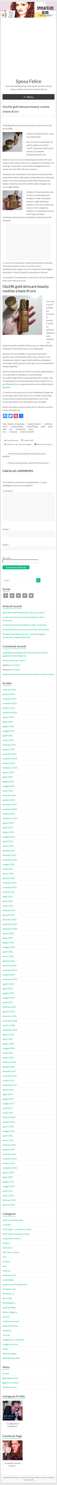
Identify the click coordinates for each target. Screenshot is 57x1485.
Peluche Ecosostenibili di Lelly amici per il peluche (24, 454)
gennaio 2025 (9, 749)
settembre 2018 (10, 1030)
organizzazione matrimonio (15, 1284)
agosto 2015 (8, 1172)
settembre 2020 (10, 928)
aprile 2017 (8, 1108)
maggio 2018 (9, 1048)
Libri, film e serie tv (11, 1252)
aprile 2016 (8, 1135)
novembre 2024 (10, 758)
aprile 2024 (8, 790)
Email (6, 544)
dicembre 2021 (9, 882)
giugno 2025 (8, 726)
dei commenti (11, 1382)
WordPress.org (9, 1387)
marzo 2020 (8, 956)
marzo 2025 (8, 740)
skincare (13, 431)
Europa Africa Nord (11, 1238)
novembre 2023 (10, 809)
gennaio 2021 (9, 915)
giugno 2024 (8, 781)
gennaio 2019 (9, 1011)
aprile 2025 (8, 735)
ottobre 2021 (9, 892)
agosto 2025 (8, 717)
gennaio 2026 (9, 694)
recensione (20, 429)
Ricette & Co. (8, 1293)
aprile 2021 (8, 901)
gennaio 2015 (9, 1204)
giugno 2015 (8, 1181)
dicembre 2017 (9, 1071)
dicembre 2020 (9, 919)
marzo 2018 (8, 1057)
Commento (8, 491)
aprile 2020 (8, 951)
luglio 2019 (8, 988)
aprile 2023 (8, 841)
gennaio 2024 (9, 800)
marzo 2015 (8, 1195)
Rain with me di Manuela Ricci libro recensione (23, 612)
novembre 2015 (10, 1158)
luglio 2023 (8, 827)
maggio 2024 (9, 786)
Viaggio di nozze (10, 1344)
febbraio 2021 (9, 910)
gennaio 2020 (9, 961)
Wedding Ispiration (11, 1358)
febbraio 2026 (9, 689)
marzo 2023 (8, 846)
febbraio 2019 (9, 1007)
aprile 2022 (8, 869)
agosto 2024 (8, 772)
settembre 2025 (10, 712)
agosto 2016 (8, 1126)
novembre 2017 (10, 1076)
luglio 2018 (8, 1039)
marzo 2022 (8, 873)
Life (4, 1257)
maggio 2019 (9, 997)
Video (5, 1349)
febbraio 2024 (9, 795)
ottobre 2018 (9, 1025)
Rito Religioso (9, 1303)
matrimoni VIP (9, 1275)
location (6, 1261)
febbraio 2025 (9, 744)
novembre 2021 (10, 887)
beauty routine (34, 424)
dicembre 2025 (9, 698)
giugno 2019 (8, 993)
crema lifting (32, 426)
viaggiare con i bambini (13, 1339)
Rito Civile (7, 1298)
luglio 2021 (8, 896)
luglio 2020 (8, 938)
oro (10, 429)
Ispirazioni (7, 1247)
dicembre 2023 (9, 804)
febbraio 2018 (9, 1062)
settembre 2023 (10, 818)
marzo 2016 (8, 1140)
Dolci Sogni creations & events (16, 1234)
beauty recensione (16, 424)
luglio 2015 (8, 1177)
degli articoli (10, 1378)
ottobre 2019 (9, 974)
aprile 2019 (8, 1002)
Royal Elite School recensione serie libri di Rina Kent (26, 629)
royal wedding (9, 1307)
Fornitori (6, 1243)
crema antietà (17, 426)
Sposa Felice (28, 81)
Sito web (6, 558)
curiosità (6, 1224)
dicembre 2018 (9, 1016)
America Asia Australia (13, 1220)
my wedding (8, 1280)
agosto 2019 (8, 984)
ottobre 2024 (9, 763)
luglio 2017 (8, 1094)
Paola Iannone (12, 440)
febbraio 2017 (9, 1117)
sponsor (6, 1316)
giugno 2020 (8, 942)
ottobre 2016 (9, 1122)
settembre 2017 (10, 1085)
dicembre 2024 (9, 754)
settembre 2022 (10, 859)
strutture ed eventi (11, 1321)
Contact (21, 660)
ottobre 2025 (9, 708)
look (5, 1266)
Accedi (6, 1373)
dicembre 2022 (9, 855)
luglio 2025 (8, 721)
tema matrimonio (10, 1326)
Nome (6, 529)
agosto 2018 (8, 1034)
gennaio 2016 (9, 1149)
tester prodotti (27, 431)
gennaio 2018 (9, 1066)
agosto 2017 (8, 1089)
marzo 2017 (8, 1112)
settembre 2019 (10, 979)
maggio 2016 (9, 1131)
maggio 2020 (9, 947)
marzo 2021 (8, 905)
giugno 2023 (8, 832)
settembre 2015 (10, 1168)
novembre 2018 (10, 1020)
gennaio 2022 (9, 878)
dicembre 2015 (9, 1154)
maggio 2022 (9, 864)
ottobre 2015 (9, 1163)
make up (6, 1270)
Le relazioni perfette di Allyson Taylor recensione (25, 625)
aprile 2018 (8, 1053)
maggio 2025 (9, 731)
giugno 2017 (8, 1099)
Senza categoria (10, 1312)
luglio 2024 (8, 777)
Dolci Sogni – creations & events (17, 1229)
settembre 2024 (10, 767)
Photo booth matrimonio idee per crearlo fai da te (32, 674)
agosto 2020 (8, 933)
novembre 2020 (10, 924)
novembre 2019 (10, 970)
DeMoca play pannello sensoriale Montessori (29, 463)
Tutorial (6, 1335)
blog (5, 674)
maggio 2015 (9, 1186)
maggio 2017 (9, 1103)
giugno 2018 (8, 1043)
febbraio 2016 (9, 1145)
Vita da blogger (25, 444)
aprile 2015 (8, 1191)
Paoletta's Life (12, 444)
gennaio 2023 (9, 850)
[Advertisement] (28, 47)
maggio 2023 (9, 836)
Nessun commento (44, 444)
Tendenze (7, 1330)
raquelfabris (8, 652)
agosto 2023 (8, 823)
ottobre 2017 (9, 1080)
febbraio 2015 (9, 1200)
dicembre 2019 (9, 965)
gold (43, 426)
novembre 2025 (10, 703)
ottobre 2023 (9, 813)
